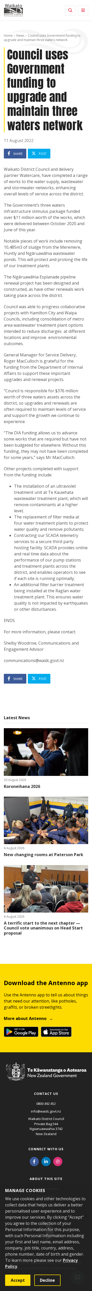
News (20, 35)
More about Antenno (25, 1018)
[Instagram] (57, 1161)
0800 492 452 (46, 1103)
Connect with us (46, 1149)
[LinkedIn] (46, 1161)
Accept (18, 1280)
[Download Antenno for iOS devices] (56, 1032)
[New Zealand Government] (46, 1076)
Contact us (46, 1093)
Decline (47, 1280)
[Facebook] (34, 1161)
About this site (46, 1178)
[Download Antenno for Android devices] (21, 1032)
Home (8, 35)
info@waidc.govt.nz (46, 1111)
